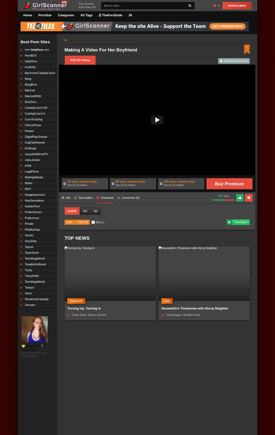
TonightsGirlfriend (35, 264)
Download (241, 222)
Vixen (28, 293)
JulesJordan (32, 159)
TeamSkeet (32, 252)
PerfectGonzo (33, 212)
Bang (28, 78)
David (91, 314)
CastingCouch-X (35, 113)
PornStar (45, 15)
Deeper (29, 130)
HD (85, 211)
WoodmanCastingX (37, 299)
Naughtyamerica (35, 194)
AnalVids (30, 67)
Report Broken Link (236, 60)
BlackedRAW (33, 96)
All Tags (86, 15)
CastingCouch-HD (36, 107)
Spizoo (29, 246)
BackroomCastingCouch (40, 72)
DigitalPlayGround (36, 136)
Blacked (30, 90)
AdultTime (31, 61)
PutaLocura (32, 217)
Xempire (30, 304)
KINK (28, 165)
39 (130, 15)
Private (29, 223)
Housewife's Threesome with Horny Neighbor (195, 308)
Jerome (101, 314)
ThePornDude (111, 15)
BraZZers (30, 101)
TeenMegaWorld (35, 258)
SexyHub (30, 241)
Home (27, 15)
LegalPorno (32, 171)
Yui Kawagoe (174, 314)
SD (96, 211)
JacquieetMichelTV (36, 154)
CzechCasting (33, 119)
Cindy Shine (79, 314)
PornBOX (31, 55)
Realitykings (32, 229)
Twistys (29, 287)
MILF (28, 188)
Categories (66, 15)
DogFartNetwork (35, 142)
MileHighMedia (34, 177)
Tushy (28, 270)
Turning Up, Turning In (84, 308)
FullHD (72, 211)
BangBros (31, 84)
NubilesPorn (32, 206)
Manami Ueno (191, 314)
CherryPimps (33, 125)
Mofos (29, 183)
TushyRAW (32, 275)
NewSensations (34, 200)
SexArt (29, 235)
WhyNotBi (76, 301)
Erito (167, 301)
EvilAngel (30, 148)
